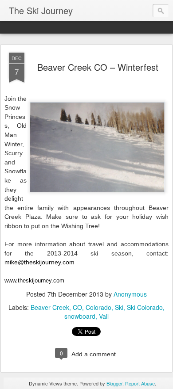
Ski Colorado (145, 307)
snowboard (79, 316)
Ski (119, 307)
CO (77, 307)
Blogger (114, 383)
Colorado (98, 307)
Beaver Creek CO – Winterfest (97, 67)
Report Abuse (140, 383)
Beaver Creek (50, 307)
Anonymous (130, 294)
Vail (104, 316)
